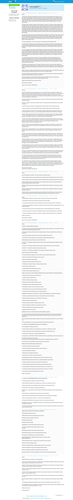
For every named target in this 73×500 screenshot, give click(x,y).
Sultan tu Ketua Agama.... (43, 12)
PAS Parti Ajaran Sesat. (44, 377)
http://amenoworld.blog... (33, 377)
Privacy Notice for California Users (45, 498)
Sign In (56, 1)
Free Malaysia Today (32, 455)
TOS (31, 498)
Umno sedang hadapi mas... (43, 455)
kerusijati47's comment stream (12, 7)
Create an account (61, 1)
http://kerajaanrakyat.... (33, 12)
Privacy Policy (35, 498)
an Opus (59, 495)
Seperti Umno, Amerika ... (43, 195)
